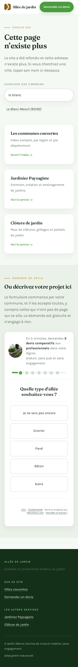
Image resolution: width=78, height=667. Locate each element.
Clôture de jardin (16, 625)
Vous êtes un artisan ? (56, 513)
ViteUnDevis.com (35, 513)
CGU (23, 510)
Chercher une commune (24, 84)
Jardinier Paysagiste (19, 617)
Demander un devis (57, 6)
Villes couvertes (16, 589)
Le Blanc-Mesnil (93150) (23, 109)
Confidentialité (35, 510)
